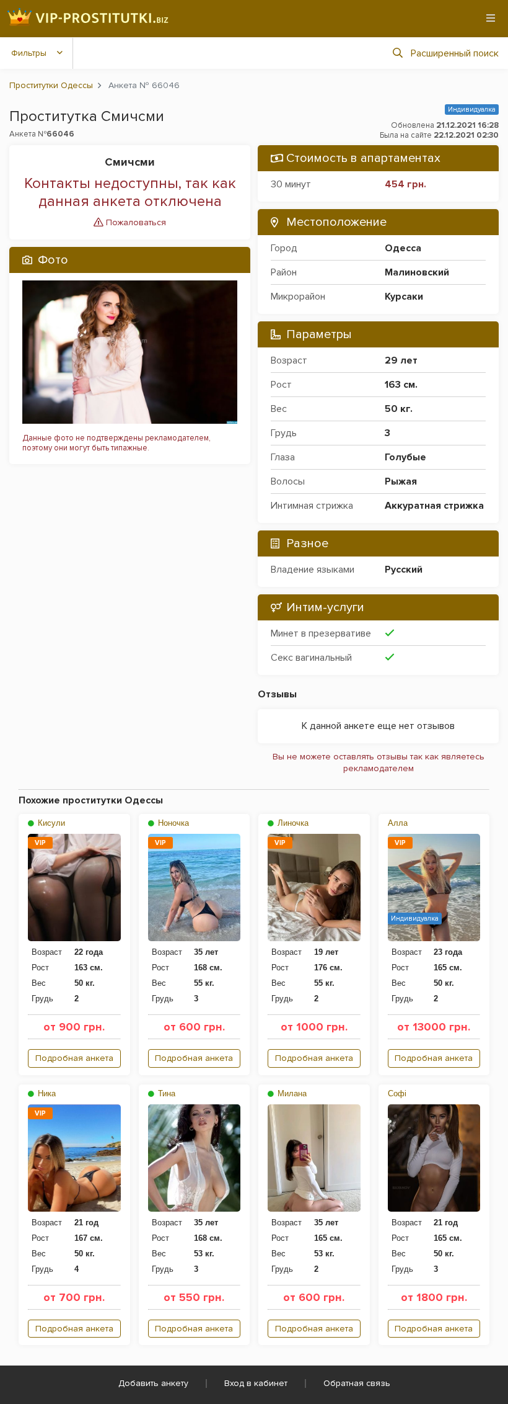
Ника (45, 1093)
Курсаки (404, 296)
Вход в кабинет (255, 1383)
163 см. (401, 384)
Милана (291, 1093)
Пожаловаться (134, 222)
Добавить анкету (153, 1383)
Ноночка (172, 823)
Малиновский (417, 272)
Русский (404, 569)
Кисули (50, 823)
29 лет (401, 360)
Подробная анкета (74, 1058)
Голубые (405, 457)
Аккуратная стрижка (434, 505)
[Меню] (490, 18)
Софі (397, 1093)
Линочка (292, 823)
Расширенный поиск (455, 53)
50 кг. (399, 409)
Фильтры (28, 53)
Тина (165, 1093)
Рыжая (401, 481)
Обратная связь (356, 1383)
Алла (398, 823)
